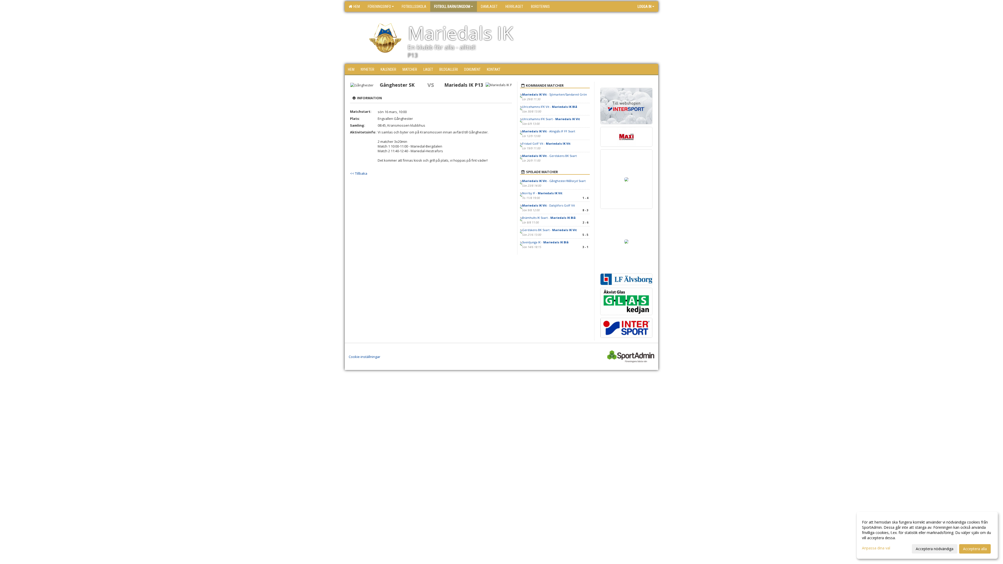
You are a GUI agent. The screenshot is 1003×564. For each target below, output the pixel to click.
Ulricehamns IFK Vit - (549, 107)
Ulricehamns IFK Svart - (551, 119)
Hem (356, 6)
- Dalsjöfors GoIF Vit (548, 205)
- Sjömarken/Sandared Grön (554, 94)
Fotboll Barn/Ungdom (452, 6)
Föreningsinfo (379, 6)
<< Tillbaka (358, 173)
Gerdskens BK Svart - (549, 230)
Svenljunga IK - (545, 242)
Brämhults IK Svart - (549, 218)
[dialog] (927, 535)
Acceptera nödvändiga (934, 548)
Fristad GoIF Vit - (546, 143)
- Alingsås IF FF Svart (548, 131)
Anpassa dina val (876, 548)
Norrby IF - (542, 193)
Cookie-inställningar (364, 356)
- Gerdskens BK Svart (549, 156)
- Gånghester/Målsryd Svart (554, 181)
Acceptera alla (975, 548)
